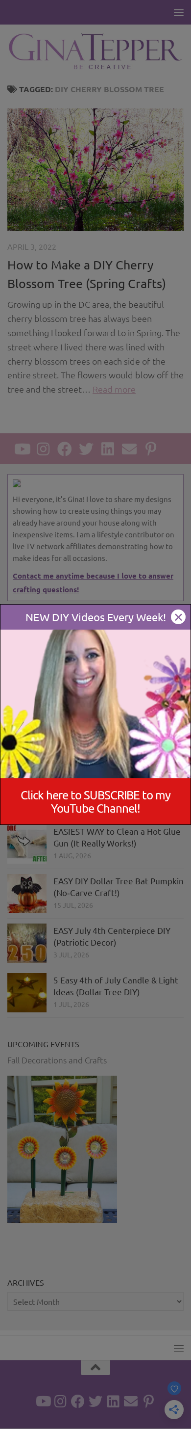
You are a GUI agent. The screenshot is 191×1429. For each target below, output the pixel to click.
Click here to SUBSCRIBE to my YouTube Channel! (95, 801)
